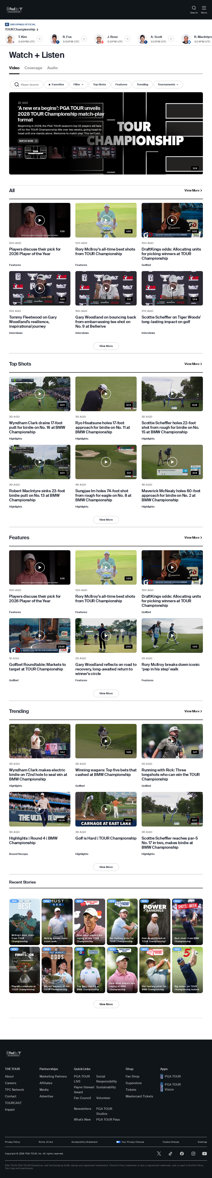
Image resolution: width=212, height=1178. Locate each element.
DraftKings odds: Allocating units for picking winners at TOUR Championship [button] (171, 254)
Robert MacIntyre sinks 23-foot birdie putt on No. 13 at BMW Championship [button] (37, 495)
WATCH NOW (26, 140)
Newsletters (82, 1109)
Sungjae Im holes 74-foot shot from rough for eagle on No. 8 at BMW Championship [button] (103, 495)
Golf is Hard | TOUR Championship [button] (106, 838)
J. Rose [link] (112, 37)
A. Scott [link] (156, 37)
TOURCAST (13, 1103)
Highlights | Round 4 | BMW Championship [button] (33, 840)
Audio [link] (52, 68)
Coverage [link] (33, 68)
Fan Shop (132, 1076)
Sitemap (202, 1141)
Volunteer (103, 1098)
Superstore (134, 1083)
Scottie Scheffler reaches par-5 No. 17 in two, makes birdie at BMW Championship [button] (170, 843)
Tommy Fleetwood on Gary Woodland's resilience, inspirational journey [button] (33, 322)
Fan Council (82, 1098)
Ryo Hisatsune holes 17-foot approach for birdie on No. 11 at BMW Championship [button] (102, 427)
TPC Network (14, 1090)
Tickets (131, 1090)
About (9, 1076)
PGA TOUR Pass (108, 1119)
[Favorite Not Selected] (39, 39)
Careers (10, 1083)
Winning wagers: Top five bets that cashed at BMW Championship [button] (106, 772)
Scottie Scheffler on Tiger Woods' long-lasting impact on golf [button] (171, 319)
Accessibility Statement (84, 1141)
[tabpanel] (106, 557)
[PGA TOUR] (14, 1054)
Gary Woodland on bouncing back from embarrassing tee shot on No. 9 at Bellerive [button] (105, 322)
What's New (82, 1119)
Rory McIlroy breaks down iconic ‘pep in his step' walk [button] (171, 666)
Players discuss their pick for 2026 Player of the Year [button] (35, 251)
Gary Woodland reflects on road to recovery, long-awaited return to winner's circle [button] (106, 669)
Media (44, 1090)
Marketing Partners (53, 1076)
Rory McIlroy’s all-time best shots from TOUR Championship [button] (105, 251)
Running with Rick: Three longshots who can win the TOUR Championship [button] (171, 775)
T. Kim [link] (22, 37)
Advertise (46, 1096)
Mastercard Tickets (139, 1096)
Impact (10, 1110)
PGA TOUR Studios (104, 1111)
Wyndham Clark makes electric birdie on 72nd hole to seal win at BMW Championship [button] (38, 775)
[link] (15, 9)
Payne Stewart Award (84, 1089)
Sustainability (106, 1087)
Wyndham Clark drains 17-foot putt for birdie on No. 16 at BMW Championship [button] (37, 427)
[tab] (14, 69)
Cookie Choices (171, 1141)
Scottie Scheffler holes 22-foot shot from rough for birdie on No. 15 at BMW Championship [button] (170, 427)
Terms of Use (46, 1141)
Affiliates (46, 1083)
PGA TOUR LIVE (82, 1078)
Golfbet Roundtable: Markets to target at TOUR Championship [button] (37, 666)
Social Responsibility (106, 1078)
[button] (26, 84)
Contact (10, 1096)
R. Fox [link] (67, 37)
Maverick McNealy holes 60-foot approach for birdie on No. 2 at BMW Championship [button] (171, 495)
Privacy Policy (12, 1141)
